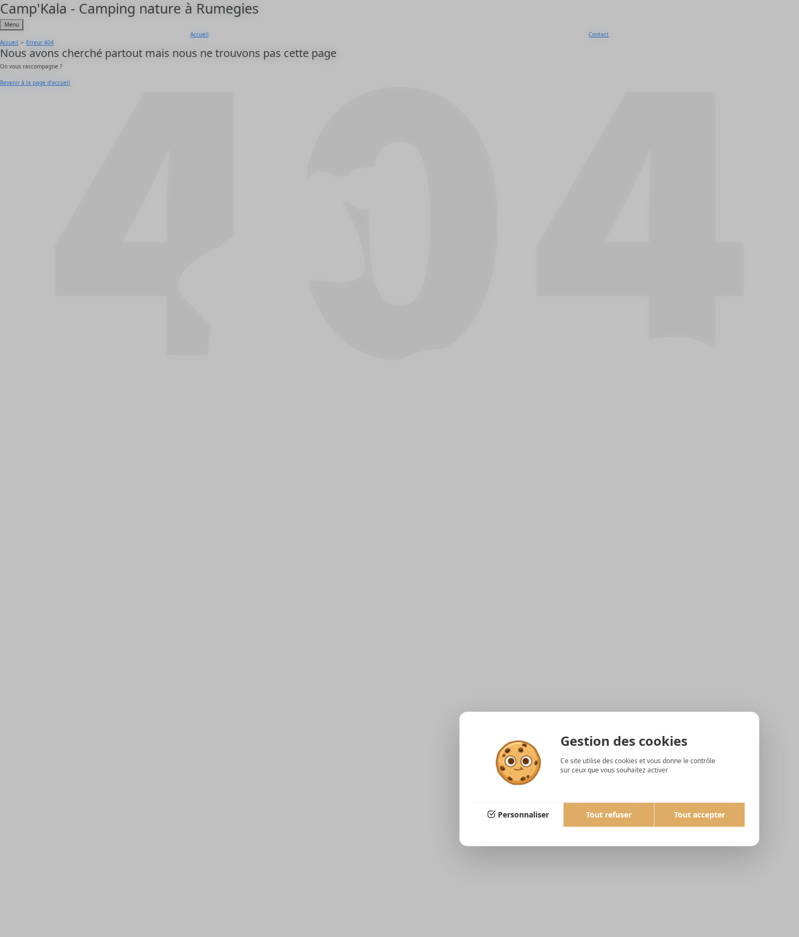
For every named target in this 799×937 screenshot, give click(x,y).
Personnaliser (523, 814)
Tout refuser (609, 814)
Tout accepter (699, 814)
